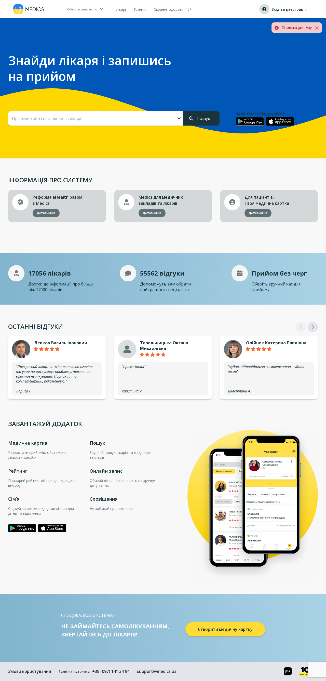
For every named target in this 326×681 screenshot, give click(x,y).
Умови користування (29, 671)
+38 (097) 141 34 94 (110, 671)
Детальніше (46, 213)
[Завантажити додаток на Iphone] (280, 121)
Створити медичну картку (225, 629)
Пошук (203, 118)
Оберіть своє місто (82, 9)
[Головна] (28, 9)
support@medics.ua (156, 671)
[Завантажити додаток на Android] (250, 121)
